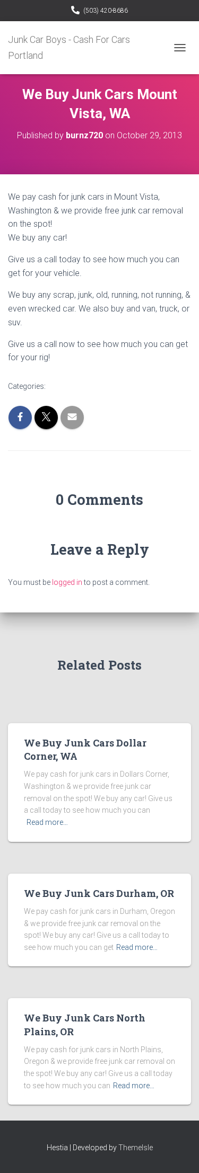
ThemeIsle (135, 1147)
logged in (67, 582)
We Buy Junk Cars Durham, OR (99, 893)
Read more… (47, 822)
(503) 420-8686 (105, 10)
